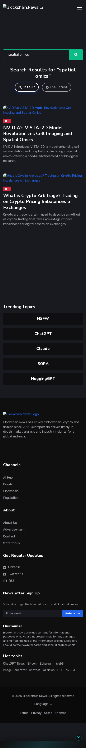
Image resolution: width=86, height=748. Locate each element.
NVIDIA (70, 670)
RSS (12, 580)
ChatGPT (43, 333)
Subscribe (72, 613)
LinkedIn (14, 567)
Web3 (60, 663)
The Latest (58, 87)
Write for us (11, 543)
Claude (43, 348)
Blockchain (11, 491)
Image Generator (15, 670)
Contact (9, 536)
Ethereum (46, 663)
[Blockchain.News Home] (23, 9)
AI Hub (8, 477)
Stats (48, 713)
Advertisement (14, 529)
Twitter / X (16, 574)
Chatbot (34, 670)
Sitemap (61, 713)
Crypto (8, 484)
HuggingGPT (43, 378)
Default (29, 87)
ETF (60, 670)
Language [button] (41, 704)
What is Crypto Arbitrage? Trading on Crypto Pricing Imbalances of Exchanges (40, 201)
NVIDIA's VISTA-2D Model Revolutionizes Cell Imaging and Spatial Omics (37, 133)
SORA (43, 363)
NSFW (43, 318)
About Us (10, 523)
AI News (49, 670)
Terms (24, 713)
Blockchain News (35, 696)
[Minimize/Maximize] (78, 737)
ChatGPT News (14, 663)
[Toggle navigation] (80, 9)
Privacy (36, 713)
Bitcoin (32, 663)
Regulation (11, 498)
